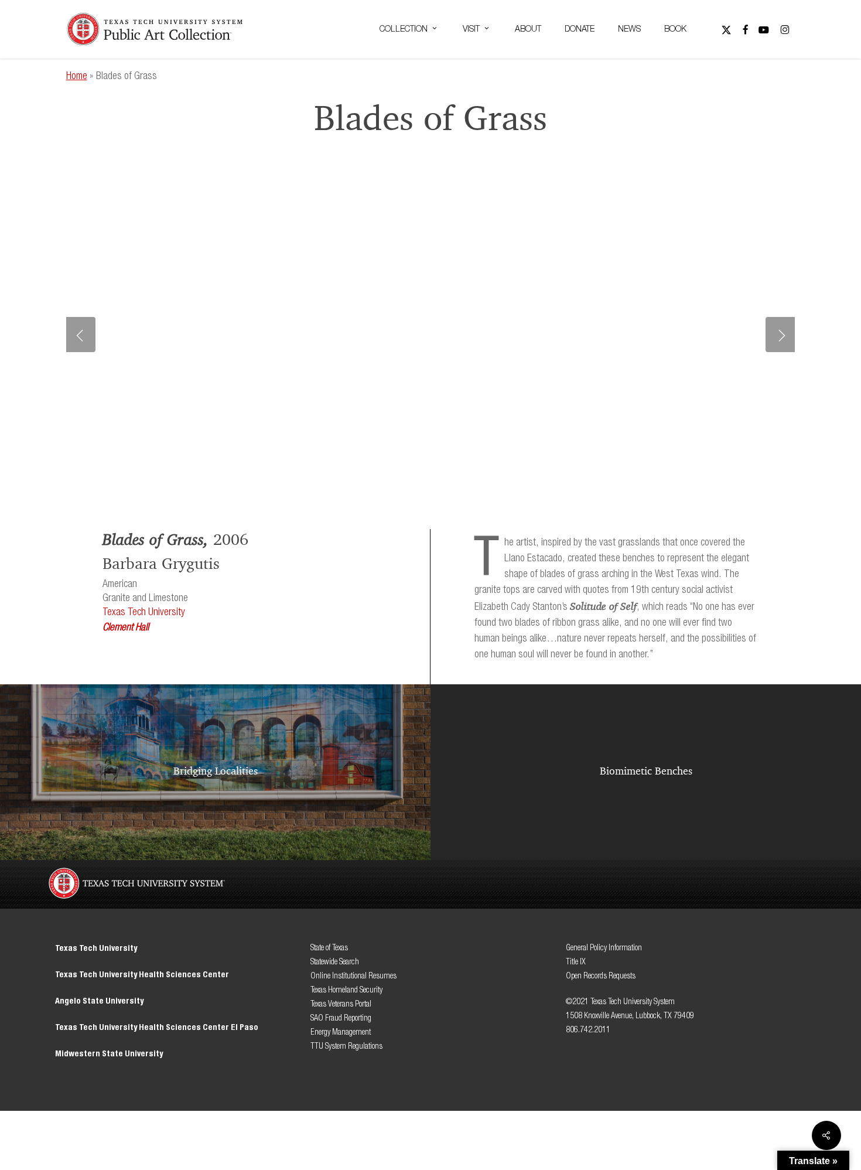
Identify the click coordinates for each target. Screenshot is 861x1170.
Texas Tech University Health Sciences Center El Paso (156, 1027)
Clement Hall (125, 627)
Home (76, 76)
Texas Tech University (143, 612)
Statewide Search (334, 961)
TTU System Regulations (346, 1046)
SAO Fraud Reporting (340, 1018)
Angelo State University (99, 1001)
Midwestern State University (109, 1053)
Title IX (576, 961)
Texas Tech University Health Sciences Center (142, 974)
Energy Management (340, 1032)
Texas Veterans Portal (340, 1004)
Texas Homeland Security (346, 989)
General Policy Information (604, 947)
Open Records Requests (601, 975)
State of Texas (329, 947)
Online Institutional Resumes (353, 975)
